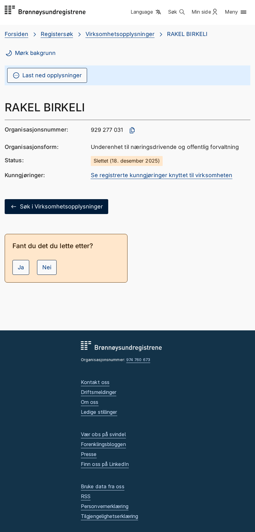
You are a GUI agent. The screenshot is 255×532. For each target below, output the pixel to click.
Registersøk (57, 34)
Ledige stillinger (99, 412)
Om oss (90, 402)
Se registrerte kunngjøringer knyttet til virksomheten (162, 175)
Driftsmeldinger (98, 392)
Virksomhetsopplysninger (120, 34)
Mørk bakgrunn (35, 53)
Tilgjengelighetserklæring (109, 516)
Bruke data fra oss (102, 486)
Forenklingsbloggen (103, 444)
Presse (89, 454)
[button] (146, 12)
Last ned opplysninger (52, 75)
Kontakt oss (95, 382)
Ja (21, 267)
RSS (85, 496)
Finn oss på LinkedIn (105, 464)
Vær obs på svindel (103, 434)
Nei (46, 267)
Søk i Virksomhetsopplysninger (61, 206)
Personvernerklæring (104, 506)
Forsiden (16, 34)
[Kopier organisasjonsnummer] (132, 130)
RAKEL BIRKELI (187, 34)
